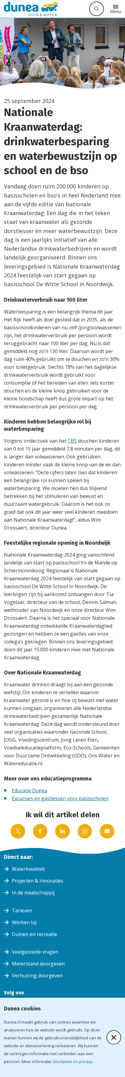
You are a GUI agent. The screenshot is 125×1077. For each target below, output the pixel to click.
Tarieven (22, 910)
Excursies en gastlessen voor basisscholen (60, 798)
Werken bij (24, 922)
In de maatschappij (33, 892)
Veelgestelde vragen (35, 951)
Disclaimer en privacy (72, 1061)
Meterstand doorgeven (38, 963)
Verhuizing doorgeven (37, 975)
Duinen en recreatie (34, 934)
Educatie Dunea (29, 790)
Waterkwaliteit (28, 869)
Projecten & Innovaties (37, 880)
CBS (72, 440)
